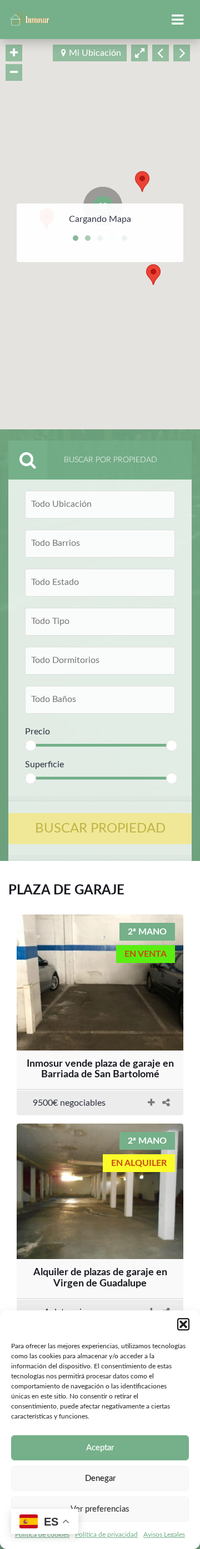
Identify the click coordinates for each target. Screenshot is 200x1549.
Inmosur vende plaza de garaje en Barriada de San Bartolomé (100, 1069)
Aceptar (100, 1448)
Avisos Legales (164, 1534)
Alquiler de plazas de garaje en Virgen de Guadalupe (100, 1278)
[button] (183, 1324)
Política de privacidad (106, 1534)
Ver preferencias (100, 1509)
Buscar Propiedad (100, 828)
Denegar (100, 1478)
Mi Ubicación (95, 53)
